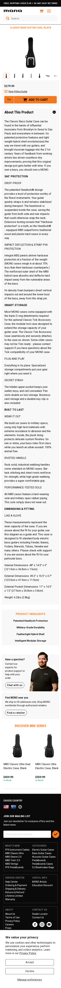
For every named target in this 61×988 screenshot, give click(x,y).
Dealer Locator (40, 914)
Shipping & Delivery (15, 888)
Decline (29, 971)
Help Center (11, 881)
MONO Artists (39, 881)
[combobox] (30, 18)
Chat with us (15, 685)
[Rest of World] (21, 806)
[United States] (7, 806)
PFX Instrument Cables (17, 849)
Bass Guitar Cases (42, 853)
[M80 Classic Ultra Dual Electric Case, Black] (17, 747)
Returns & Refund (14, 892)
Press (8, 928)
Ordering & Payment (16, 885)
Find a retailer (16, 712)
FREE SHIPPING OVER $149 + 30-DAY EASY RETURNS (30, 3)
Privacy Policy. (28, 953)
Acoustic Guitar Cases (44, 856)
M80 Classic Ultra (14, 853)
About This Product (18, 112)
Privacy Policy (12, 921)
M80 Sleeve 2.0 (13, 856)
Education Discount (42, 885)
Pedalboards (39, 860)
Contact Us (38, 917)
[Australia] (14, 806)
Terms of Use (12, 917)
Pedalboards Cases (42, 863)
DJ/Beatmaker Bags (43, 867)
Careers (9, 924)
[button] (6, 76)
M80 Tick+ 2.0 (12, 860)
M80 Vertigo (11, 863)
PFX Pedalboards (14, 867)
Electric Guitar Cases (43, 849)
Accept (30, 962)
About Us (10, 914)
